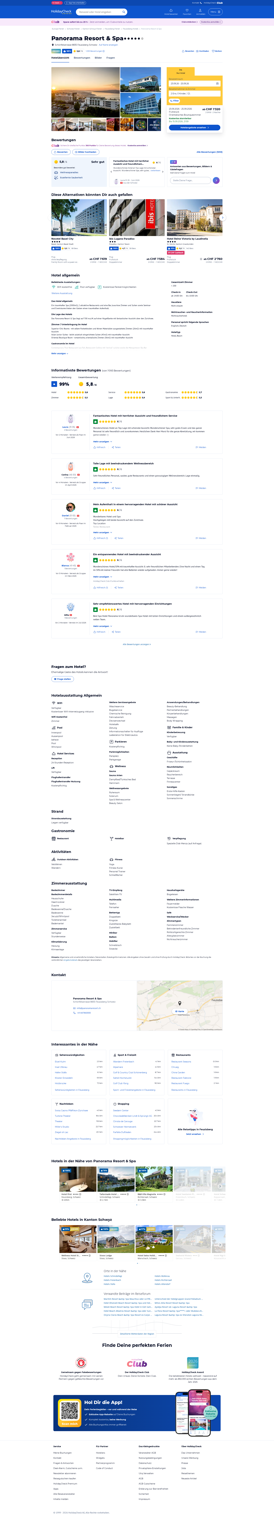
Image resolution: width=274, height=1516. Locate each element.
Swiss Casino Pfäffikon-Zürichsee (71, 1110)
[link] (171, 12)
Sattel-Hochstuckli (122, 1078)
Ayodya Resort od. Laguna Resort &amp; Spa (176, 1307)
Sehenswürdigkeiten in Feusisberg (72, 1090)
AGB (141, 1478)
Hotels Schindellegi (113, 1276)
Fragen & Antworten (63, 1463)
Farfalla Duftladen (122, 1132)
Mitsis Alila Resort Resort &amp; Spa (172, 1303)
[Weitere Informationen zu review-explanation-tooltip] (103, 51)
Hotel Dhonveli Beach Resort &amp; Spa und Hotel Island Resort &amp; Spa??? (128, 1303)
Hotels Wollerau (162, 1276)
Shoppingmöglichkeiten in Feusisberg (132, 1139)
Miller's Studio (62, 1127)
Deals (56, 3)
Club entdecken (189, 22)
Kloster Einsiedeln (64, 1078)
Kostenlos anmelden (210, 22)
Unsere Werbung (189, 1458)
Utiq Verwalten (146, 1473)
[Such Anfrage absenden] (123, 12)
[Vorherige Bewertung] (111, 172)
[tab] (181, 71)
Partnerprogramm (105, 1463)
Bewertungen (82, 57)
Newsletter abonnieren (64, 1473)
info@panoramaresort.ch (89, 1008)
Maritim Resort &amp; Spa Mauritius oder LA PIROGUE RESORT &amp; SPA (128, 1299)
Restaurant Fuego (180, 1083)
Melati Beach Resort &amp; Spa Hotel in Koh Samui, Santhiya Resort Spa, (128, 1307)
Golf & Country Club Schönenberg (130, 1072)
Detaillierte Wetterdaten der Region (137, 1333)
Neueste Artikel (189, 1478)
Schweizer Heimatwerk (124, 1127)
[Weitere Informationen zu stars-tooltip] (142, 38)
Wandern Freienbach (123, 1061)
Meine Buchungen (62, 1453)
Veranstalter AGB (147, 1453)
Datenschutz (145, 1463)
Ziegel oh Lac (61, 1132)
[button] (85, 92)
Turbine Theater (63, 1116)
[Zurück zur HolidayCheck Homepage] (61, 12)
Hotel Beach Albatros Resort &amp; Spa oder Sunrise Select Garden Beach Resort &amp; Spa (128, 1311)
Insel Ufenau (61, 1067)
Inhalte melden (60, 1499)
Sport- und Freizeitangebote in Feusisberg (134, 1090)
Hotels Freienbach (112, 1280)
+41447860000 (84, 1012)
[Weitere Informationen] (201, 259)
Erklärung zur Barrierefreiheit (153, 1489)
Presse (184, 1463)
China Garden (178, 1072)
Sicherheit (144, 1494)
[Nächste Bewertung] (163, 172)
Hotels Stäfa (109, 1284)
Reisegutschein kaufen (64, 1478)
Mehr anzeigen (58, 353)
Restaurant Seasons (181, 1061)
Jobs (183, 1468)
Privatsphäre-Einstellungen (152, 1468)
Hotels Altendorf (162, 1284)
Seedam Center (121, 1110)
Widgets (100, 1458)
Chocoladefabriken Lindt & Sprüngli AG (132, 1116)
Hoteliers (100, 1453)
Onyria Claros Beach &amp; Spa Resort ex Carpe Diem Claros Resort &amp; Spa (128, 1315)
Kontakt (195, 3)
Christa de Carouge (122, 1121)
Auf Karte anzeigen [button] (108, 45)
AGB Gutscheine (147, 1483)
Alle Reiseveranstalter (64, 1494)
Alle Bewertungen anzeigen (136, 644)
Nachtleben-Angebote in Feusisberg (73, 1139)
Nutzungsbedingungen (150, 1458)
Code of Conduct (104, 1468)
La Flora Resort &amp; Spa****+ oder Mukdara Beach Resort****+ (179, 1311)
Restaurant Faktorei (181, 1078)
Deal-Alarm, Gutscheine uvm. (68, 1468)
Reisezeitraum (176, 79)
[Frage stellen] (216, 180)
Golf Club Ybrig (120, 1083)
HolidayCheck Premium (65, 1483)
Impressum (144, 1499)
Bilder (98, 57)
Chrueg (175, 1067)
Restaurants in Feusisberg (184, 1090)
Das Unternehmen (190, 1453)
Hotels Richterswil (163, 1280)
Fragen (110, 57)
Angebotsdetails (70, 960)
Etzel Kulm (60, 1061)
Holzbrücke (60, 1083)
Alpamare (118, 1067)
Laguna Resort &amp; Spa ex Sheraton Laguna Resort (179, 1315)
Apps (55, 1489)
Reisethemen (188, 1473)
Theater (59, 1121)
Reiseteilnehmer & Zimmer (182, 89)
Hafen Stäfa (61, 1072)
